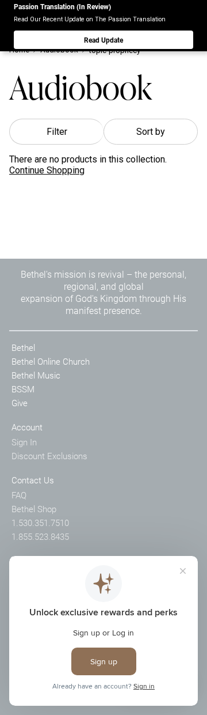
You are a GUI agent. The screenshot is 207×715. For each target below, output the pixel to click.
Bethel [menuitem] (23, 347)
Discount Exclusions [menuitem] (49, 455)
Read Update (103, 39)
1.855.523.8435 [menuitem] (40, 536)
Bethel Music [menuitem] (36, 375)
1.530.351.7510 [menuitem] (40, 522)
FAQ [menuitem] (19, 495)
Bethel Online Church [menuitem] (51, 361)
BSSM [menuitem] (23, 389)
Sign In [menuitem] (24, 442)
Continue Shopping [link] (47, 170)
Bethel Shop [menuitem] (34, 509)
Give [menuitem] (20, 402)
